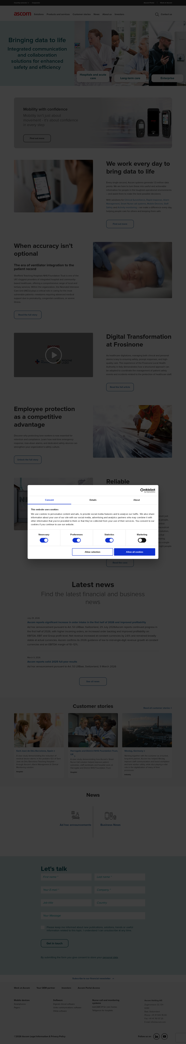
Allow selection (92, 552)
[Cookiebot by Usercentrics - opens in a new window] (142, 490)
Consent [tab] (49, 500)
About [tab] (136, 500)
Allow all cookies (134, 552)
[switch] (77, 540)
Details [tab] (93, 500)
